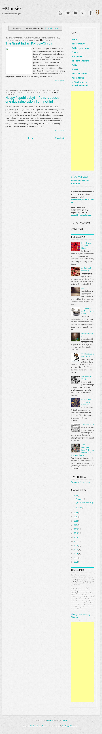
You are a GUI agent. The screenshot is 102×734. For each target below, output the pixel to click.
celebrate (31, 90)
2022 (76, 521)
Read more (59, 80)
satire (31, 40)
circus (37, 38)
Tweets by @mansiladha (80, 482)
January (79, 508)
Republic (25, 40)
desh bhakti (47, 90)
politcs (18, 40)
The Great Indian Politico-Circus (28, 43)
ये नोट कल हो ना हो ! (87, 425)
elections (51, 38)
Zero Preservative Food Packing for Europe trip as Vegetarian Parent (82, 450)
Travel (75, 69)
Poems (75, 52)
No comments (47, 40)
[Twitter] (67, 12)
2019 (76, 533)
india (57, 38)
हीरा (82, 288)
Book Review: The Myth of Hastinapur (86, 402)
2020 (76, 529)
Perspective (77, 56)
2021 (76, 525)
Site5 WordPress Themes (38, 726)
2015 (76, 549)
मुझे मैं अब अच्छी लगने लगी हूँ (84, 503)
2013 (76, 558)
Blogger (64, 720)
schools (49, 92)
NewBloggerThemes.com (70, 726)
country (43, 38)
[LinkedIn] (75, 12)
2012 (76, 562)
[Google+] (83, 12)
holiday (19, 92)
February (79, 499)
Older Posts (60, 138)
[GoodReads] (97, 14)
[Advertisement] (82, 131)
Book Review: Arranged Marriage (86, 245)
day (36, 90)
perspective (10, 40)
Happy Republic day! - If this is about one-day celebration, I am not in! (32, 99)
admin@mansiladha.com (81, 215)
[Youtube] (60, 12)
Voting (36, 40)
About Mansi (78, 77)
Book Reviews (78, 43)
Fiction (75, 65)
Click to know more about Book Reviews (81, 180)
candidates (30, 38)
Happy (54, 90)
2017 (76, 541)
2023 (76, 517)
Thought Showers (80, 60)
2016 (76, 545)
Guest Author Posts (81, 73)
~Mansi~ (11, 8)
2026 (76, 495)
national (25, 92)
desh (40, 90)
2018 (76, 537)
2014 (76, 554)
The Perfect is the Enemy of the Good (87, 311)
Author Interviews (80, 48)
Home (30, 138)
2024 (76, 513)
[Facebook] (90, 12)
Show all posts (51, 28)
